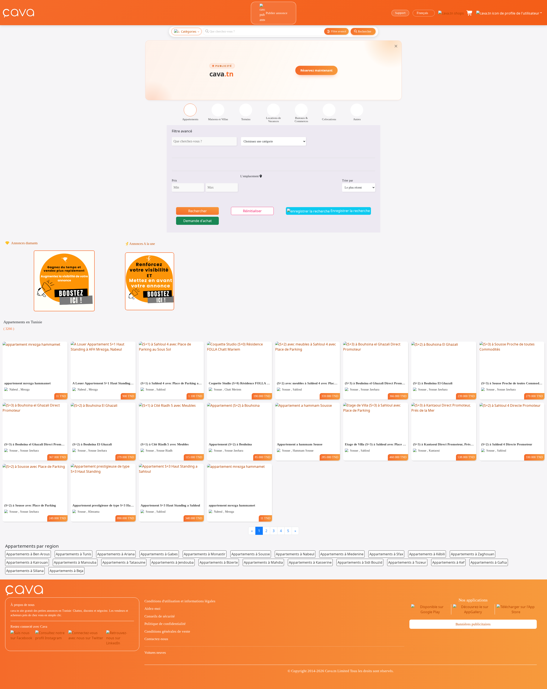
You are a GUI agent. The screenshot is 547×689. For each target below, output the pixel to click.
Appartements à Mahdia (263, 562)
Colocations (329, 119)
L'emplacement (250, 176)
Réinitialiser (252, 211)
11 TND (61, 396)
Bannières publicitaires (473, 624)
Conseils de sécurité (159, 616)
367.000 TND (57, 457)
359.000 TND (329, 396)
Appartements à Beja (66, 570)
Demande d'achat (197, 220)
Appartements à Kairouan (27, 562)
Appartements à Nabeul (295, 554)
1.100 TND (195, 396)
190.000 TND (261, 396)
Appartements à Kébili (427, 554)
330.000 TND (534, 457)
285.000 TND (329, 457)
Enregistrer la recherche (350, 210)
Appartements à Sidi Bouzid (360, 562)
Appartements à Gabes (159, 554)
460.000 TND (398, 457)
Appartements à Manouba (75, 562)
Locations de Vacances (273, 119)
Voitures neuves (155, 652)
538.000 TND (466, 457)
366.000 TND (398, 396)
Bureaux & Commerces (301, 119)
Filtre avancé (182, 131)
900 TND (128, 396)
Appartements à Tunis (73, 554)
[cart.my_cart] (469, 13)
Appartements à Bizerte (219, 562)
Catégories (188, 31)
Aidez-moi (152, 609)
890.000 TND (125, 518)
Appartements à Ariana (116, 554)
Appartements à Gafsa (489, 562)
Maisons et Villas (218, 119)
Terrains (245, 119)
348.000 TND (193, 518)
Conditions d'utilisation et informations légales (179, 601)
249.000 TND (57, 518)
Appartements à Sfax (386, 554)
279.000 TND (534, 396)
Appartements (190, 119)
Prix (174, 180)
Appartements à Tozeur (407, 562)
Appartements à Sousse (250, 554)
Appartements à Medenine (341, 554)
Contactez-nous (156, 639)
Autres (357, 119)
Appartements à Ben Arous (28, 554)
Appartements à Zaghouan (472, 554)
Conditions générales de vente (167, 631)
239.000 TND (466, 396)
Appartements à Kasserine (310, 562)
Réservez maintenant (316, 70)
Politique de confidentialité (165, 624)
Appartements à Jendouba (172, 562)
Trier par (347, 180)
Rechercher (197, 211)
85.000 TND (262, 457)
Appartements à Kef (448, 562)
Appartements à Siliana (25, 570)
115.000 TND (193, 457)
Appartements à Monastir (204, 554)
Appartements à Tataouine (123, 562)
